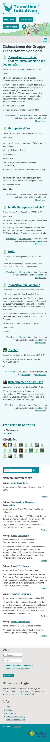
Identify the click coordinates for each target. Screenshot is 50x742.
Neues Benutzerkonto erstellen (19, 665)
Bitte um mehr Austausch (25, 382)
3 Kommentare (25, 238)
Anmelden (38, 118)
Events (9, 433)
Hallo (11, 251)
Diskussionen (12, 430)
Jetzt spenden (11, 26)
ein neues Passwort (21, 694)
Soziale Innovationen (20, 621)
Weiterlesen (11, 115)
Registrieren (40, 121)
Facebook (24, 26)
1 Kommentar (25, 194)
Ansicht (44, 497)
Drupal (17, 726)
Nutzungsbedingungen (15, 720)
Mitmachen (26, 19)
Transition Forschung (21, 594)
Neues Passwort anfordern (17, 669)
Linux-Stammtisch (19, 483)
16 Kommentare (24, 405)
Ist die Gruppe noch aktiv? (26, 207)
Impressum (11, 713)
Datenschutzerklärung (15, 716)
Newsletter (9, 19)
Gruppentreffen (19, 128)
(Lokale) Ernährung (20, 535)
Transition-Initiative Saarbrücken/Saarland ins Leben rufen (24, 60)
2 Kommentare (25, 115)
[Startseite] (25, 8)
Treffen (13, 350)
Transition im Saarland (24, 285)
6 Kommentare (25, 272)
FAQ (8, 707)
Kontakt (9, 710)
